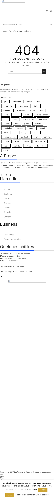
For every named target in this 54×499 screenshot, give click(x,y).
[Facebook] (1, 175)
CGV (2, 479)
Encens (16, 115)
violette (17, 146)
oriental (35, 132)
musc (31, 128)
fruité (15, 119)
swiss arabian (40, 141)
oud (45, 132)
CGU (2, 477)
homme (6, 124)
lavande (38, 124)
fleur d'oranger (42, 115)
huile (17, 124)
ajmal (5, 101)
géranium (43, 119)
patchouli (24, 137)
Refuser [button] (10, 495)
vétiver (28, 146)
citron (32, 110)
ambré (29, 101)
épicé (6, 150)
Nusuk (6, 132)
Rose (17, 141)
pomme (47, 137)
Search (44, 71)
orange (24, 132)
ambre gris (17, 101)
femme (27, 115)
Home (4, 31)
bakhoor (40, 101)
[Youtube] (10, 175)
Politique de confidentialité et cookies (32, 495)
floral (5, 119)
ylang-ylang (40, 146)
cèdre (6, 115)
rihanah (6, 141)
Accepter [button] (42, 490)
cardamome (20, 110)
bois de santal (23, 106)
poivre (36, 137)
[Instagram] (5, 175)
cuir (41, 110)
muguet (20, 128)
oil (15, 132)
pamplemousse (9, 137)
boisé (36, 106)
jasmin (26, 124)
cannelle (7, 110)
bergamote (8, 106)
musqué (42, 128)
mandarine (8, 128)
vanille (6, 146)
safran (26, 141)
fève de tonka (28, 119)
